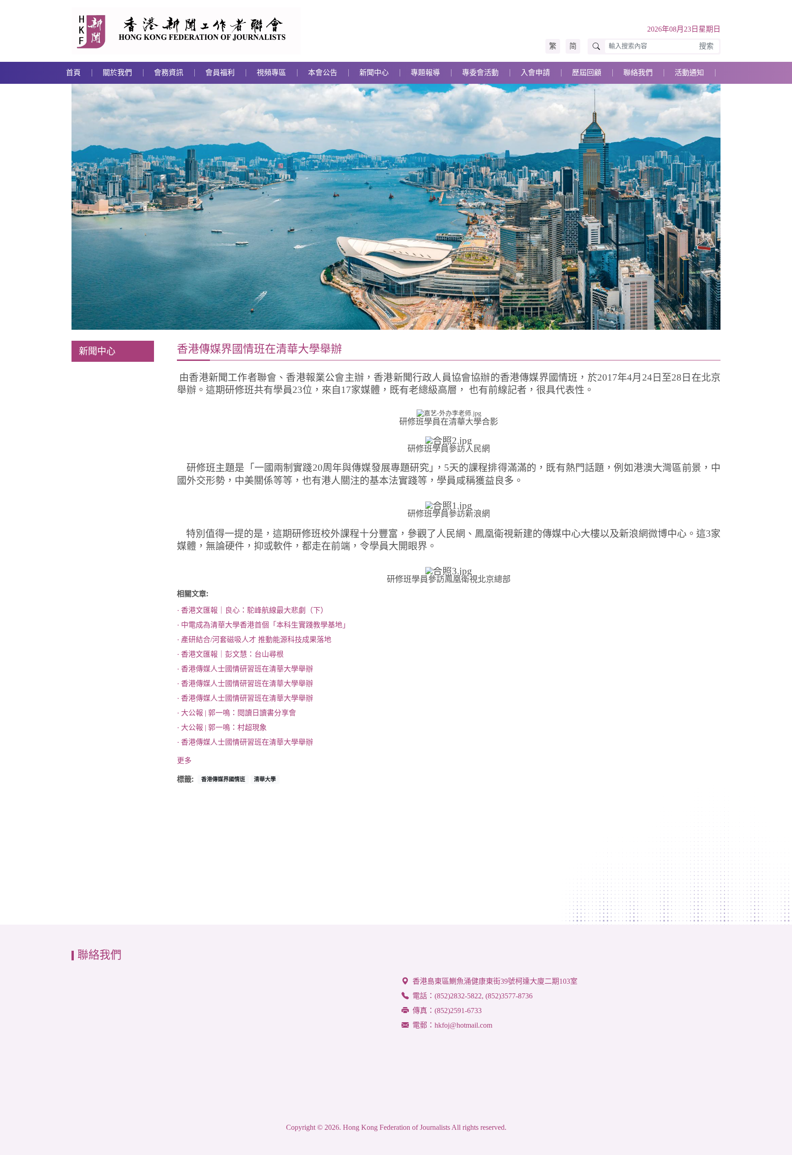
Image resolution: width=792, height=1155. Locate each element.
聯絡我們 (638, 72)
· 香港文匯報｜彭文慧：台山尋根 (230, 654)
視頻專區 (271, 72)
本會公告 (322, 72)
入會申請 (535, 72)
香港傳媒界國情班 (223, 779)
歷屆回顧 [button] (586, 72)
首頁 (73, 72)
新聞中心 (374, 72)
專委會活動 (480, 72)
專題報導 (425, 72)
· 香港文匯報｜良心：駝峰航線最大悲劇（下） (252, 610)
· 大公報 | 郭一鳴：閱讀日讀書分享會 (236, 713)
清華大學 (265, 779)
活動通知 (689, 72)
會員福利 (220, 72)
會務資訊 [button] (168, 72)
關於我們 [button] (117, 72)
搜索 (706, 46)
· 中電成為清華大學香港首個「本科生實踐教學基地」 (263, 625)
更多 (184, 760)
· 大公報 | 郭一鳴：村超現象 (222, 727)
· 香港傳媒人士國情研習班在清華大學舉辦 (245, 669)
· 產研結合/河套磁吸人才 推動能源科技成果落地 (254, 639)
